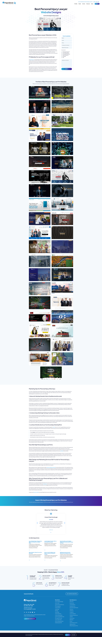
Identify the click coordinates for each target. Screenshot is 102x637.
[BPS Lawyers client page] (62, 120)
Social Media (64, 56)
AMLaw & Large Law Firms (74, 625)
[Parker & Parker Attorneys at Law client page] (51, 373)
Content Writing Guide (58, 615)
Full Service (71, 610)
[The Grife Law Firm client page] (39, 232)
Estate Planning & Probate (74, 607)
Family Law (71, 609)
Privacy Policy (30, 635)
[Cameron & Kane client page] (62, 92)
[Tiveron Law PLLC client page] (39, 246)
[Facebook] (28, 612)
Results (80, 3)
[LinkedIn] (34, 612)
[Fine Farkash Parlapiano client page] (62, 274)
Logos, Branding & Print (65, 55)
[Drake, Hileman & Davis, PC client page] (62, 260)
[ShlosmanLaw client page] (39, 218)
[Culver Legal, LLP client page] (62, 246)
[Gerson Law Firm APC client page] (62, 134)
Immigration (72, 612)
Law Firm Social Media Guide (59, 616)
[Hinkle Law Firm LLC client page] (62, 330)
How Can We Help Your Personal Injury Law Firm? (85, 1)
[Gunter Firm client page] (39, 176)
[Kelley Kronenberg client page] (39, 344)
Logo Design (57, 609)
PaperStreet (32, 59)
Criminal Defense (72, 604)
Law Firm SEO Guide (58, 619)
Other (63, 57)
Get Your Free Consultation (72, 593)
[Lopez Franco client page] (39, 106)
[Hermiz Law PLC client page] (39, 330)
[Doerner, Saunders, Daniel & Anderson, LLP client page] (39, 260)
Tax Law (71, 621)
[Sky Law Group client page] (62, 204)
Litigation (71, 616)
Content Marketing (58, 613)
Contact (97, 3)
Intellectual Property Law (74, 615)
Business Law (72, 603)
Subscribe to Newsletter (30, 618)
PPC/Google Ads (58, 606)
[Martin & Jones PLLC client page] (39, 134)
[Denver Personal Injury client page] (62, 162)
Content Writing (57, 607)
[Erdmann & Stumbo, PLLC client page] (39, 148)
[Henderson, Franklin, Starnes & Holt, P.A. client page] (62, 316)
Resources (88, 3)
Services (83, 3)
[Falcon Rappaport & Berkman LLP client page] (39, 274)
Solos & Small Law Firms (73, 622)
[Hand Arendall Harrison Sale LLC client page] (62, 302)
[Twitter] (24, 612)
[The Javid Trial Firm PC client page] (62, 232)
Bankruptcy (71, 601)
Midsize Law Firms (72, 624)
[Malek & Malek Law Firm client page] (39, 162)
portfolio (61, 450)
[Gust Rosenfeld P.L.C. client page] (39, 302)
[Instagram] (26, 612)
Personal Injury (72, 618)
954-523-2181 (36, 492)
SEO (54, 427)
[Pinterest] (30, 612)
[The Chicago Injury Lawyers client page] (62, 218)
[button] (64, 523)
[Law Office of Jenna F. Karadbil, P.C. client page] (62, 148)
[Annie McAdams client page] (39, 120)
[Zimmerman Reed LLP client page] (62, 106)
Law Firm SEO (57, 603)
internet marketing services (51, 467)
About (92, 3)
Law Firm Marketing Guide (59, 621)
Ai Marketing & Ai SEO (58, 622)
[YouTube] (32, 612)
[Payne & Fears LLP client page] (39, 204)
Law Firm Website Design (59, 601)
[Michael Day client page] (39, 190)
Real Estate (71, 619)
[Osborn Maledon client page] (62, 190)
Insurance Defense (73, 613)
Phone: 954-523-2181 (29, 604)
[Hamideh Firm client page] (62, 176)
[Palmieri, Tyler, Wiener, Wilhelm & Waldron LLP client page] (62, 358)
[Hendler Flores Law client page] (39, 92)
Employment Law (72, 606)
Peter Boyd (45, 483)
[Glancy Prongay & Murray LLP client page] (39, 288)
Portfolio (75, 3)
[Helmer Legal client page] (39, 316)
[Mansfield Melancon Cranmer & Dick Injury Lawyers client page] (62, 345)
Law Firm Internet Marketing (59, 604)
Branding (56, 610)
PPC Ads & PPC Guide (58, 618)
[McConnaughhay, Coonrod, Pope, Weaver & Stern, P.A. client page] (39, 358)
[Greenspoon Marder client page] (62, 288)
